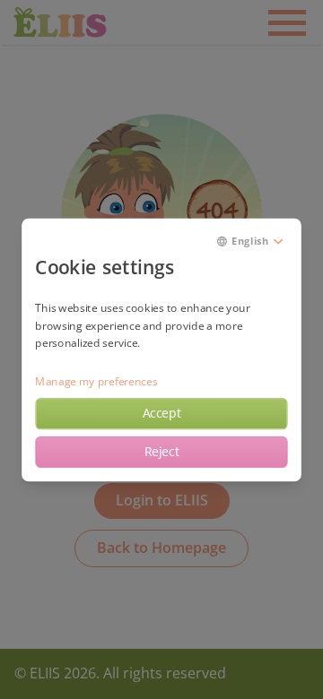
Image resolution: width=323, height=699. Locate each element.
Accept (162, 413)
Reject (161, 451)
